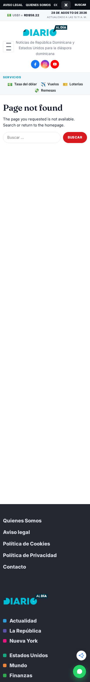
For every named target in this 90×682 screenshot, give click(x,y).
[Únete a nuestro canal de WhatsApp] (79, 671)
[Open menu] (8, 46)
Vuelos (50, 84)
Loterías (73, 84)
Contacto (14, 567)
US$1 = (23, 15)
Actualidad (23, 621)
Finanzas (21, 675)
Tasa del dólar (22, 84)
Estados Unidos (29, 655)
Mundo (18, 665)
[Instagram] (45, 64)
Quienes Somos (38, 5)
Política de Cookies (26, 544)
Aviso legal (13, 5)
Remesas (45, 90)
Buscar (80, 5)
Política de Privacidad (30, 555)
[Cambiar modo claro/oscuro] (66, 5)
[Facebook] (35, 64)
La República (25, 631)
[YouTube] (54, 64)
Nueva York (24, 641)
